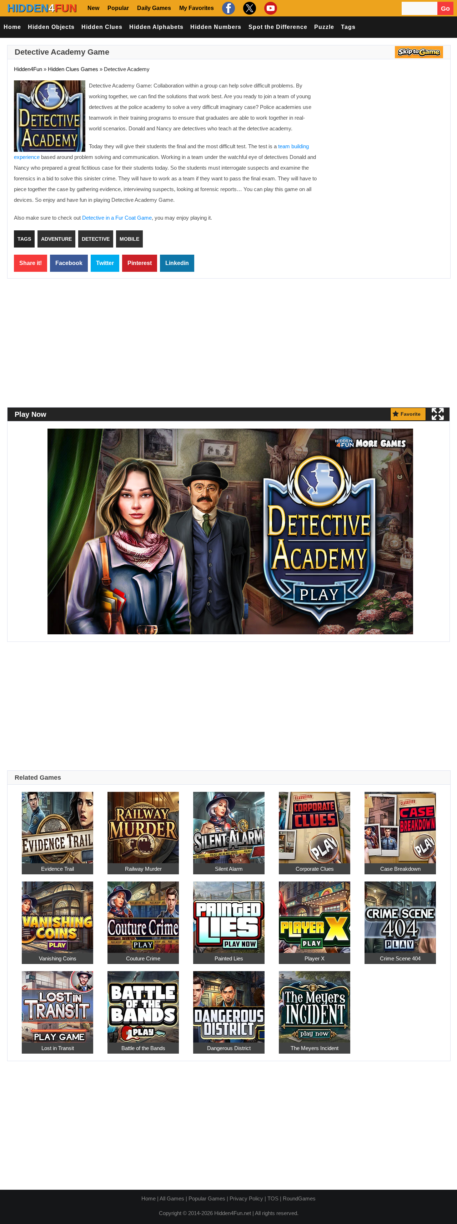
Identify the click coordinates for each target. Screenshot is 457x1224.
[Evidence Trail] (57, 823)
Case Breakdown (400, 869)
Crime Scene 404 (400, 958)
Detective (96, 239)
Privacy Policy (246, 1198)
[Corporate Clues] (314, 823)
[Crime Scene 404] (400, 913)
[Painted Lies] (229, 913)
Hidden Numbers (215, 27)
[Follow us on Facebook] (227, 8)
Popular (118, 8)
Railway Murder (143, 869)
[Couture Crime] (143, 913)
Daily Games (154, 8)
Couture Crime (143, 958)
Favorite (411, 414)
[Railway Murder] (143, 823)
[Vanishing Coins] (57, 913)
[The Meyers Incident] (314, 1003)
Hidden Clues (101, 27)
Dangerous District (229, 1048)
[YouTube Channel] (270, 8)
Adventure (56, 239)
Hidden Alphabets (156, 27)
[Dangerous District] (229, 1003)
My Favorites (196, 8)
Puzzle (324, 27)
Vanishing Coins (57, 958)
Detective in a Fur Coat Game (117, 218)
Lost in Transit (57, 1048)
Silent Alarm (229, 869)
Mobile (129, 239)
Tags (348, 27)
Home (12, 27)
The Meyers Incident (314, 1048)
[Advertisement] (384, 132)
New (93, 8)
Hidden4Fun (28, 69)
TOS (272, 1198)
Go (445, 8)
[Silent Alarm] (229, 823)
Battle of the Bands (143, 1048)
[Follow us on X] (248, 8)
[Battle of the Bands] (143, 1003)
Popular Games (207, 1198)
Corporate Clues (315, 869)
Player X (315, 958)
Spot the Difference (277, 27)
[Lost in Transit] (57, 1003)
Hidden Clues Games (73, 69)
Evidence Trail (57, 869)
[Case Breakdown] (400, 823)
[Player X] (314, 913)
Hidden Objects (51, 27)
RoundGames (299, 1198)
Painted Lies (229, 958)
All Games (172, 1198)
